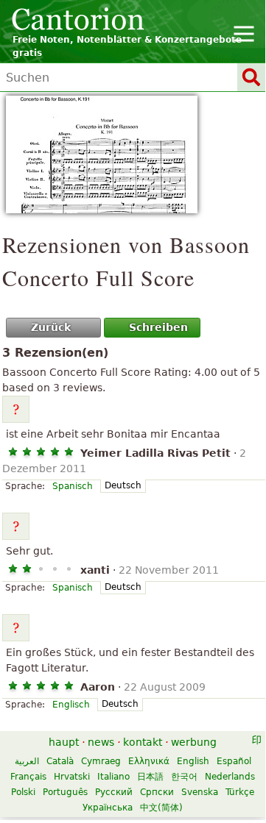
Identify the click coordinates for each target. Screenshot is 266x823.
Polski (23, 792)
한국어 (184, 777)
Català (60, 761)
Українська (108, 807)
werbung (194, 742)
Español (234, 761)
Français (28, 777)
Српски (157, 792)
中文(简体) (161, 807)
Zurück (51, 327)
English (193, 761)
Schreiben (158, 327)
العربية (27, 761)
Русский (114, 792)
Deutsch (123, 485)
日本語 (150, 777)
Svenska (199, 792)
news (101, 742)
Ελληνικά (148, 761)
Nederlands (230, 777)
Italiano (113, 777)
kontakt (142, 742)
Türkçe (239, 792)
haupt (64, 742)
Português (65, 792)
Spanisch (72, 486)
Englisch (71, 704)
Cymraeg (101, 761)
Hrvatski (72, 777)
